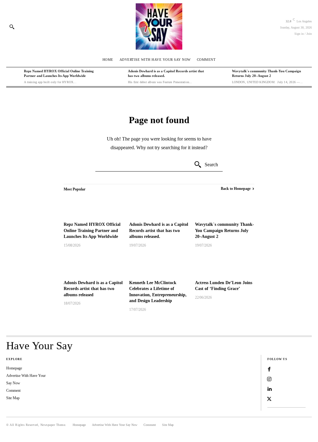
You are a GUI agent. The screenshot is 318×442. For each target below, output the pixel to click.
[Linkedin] (269, 389)
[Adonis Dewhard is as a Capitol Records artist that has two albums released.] (117, 76)
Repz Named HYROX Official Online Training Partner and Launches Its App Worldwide (92, 230)
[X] (269, 399)
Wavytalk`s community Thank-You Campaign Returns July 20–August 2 (224, 230)
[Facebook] (269, 369)
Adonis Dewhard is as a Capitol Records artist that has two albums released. (158, 230)
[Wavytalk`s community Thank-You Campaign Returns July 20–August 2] (221, 76)
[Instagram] (269, 379)
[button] (11, 26)
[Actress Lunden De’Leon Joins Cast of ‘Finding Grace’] (224, 265)
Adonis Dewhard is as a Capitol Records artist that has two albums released (93, 288)
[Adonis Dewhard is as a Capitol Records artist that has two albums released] (93, 265)
